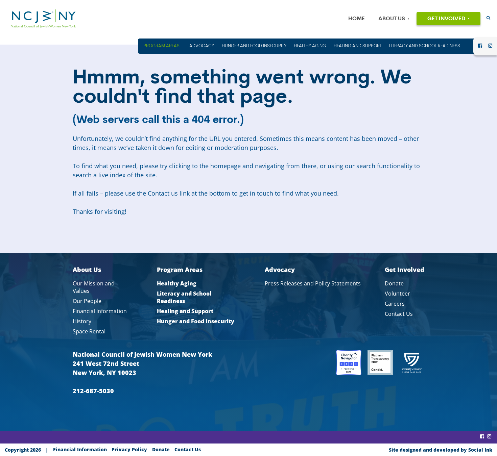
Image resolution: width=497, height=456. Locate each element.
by (440, 450)
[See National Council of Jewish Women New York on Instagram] (490, 47)
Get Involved (446, 19)
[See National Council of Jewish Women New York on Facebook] (480, 47)
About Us (391, 19)
